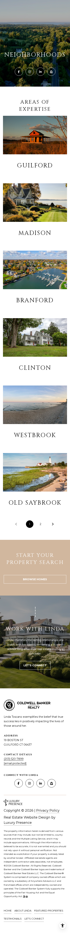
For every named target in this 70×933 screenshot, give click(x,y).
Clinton (35, 368)
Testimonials (13, 918)
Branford (35, 300)
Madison (35, 233)
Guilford (35, 166)
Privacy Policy (48, 810)
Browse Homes (35, 579)
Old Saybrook (35, 503)
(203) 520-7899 (14, 759)
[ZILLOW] (51, 72)
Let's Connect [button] (35, 665)
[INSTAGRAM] (30, 72)
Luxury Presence (18, 823)
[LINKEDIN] (40, 72)
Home (8, 910)
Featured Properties (48, 910)
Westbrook (35, 435)
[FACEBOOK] (19, 72)
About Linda (22, 910)
